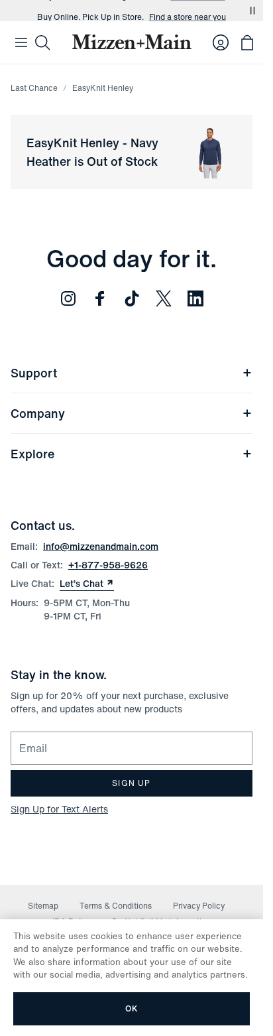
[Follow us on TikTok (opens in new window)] (131, 298)
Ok (131, 1008)
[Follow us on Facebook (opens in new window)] (100, 298)
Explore (32, 453)
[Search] (42, 42)
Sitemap (43, 905)
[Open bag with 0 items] (247, 42)
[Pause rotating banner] (252, 11)
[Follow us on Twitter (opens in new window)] (163, 298)
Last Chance (34, 88)
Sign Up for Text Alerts (59, 809)
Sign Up (131, 783)
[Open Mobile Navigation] (21, 42)
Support (34, 372)
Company (38, 413)
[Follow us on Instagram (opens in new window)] (68, 298)
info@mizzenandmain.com (100, 546)
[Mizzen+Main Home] (131, 41)
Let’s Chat (87, 583)
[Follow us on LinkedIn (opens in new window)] (195, 298)
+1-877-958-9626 (108, 565)
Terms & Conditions (116, 905)
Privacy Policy (199, 905)
